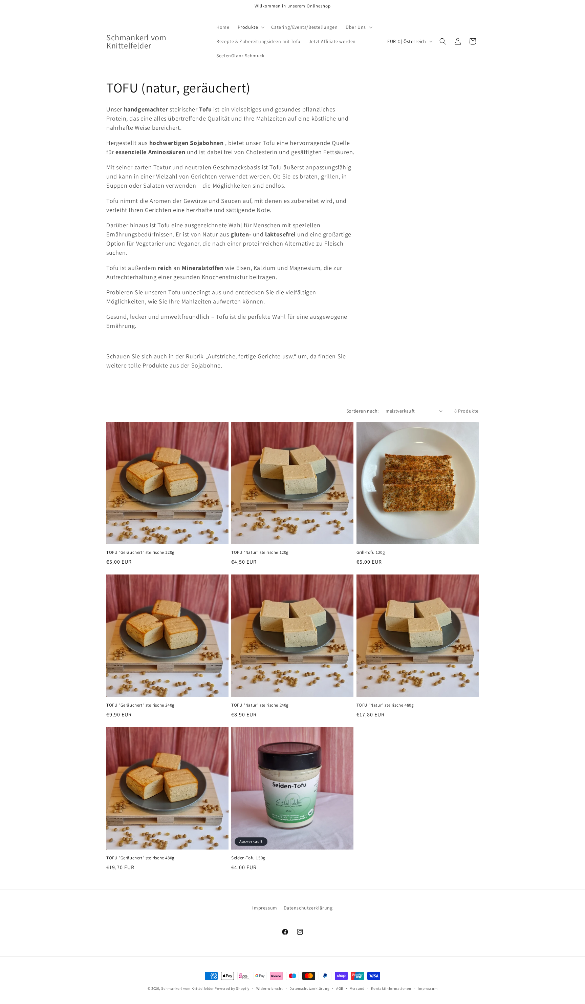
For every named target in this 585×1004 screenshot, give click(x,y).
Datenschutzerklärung (308, 908)
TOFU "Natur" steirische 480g (385, 705)
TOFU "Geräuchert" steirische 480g (140, 858)
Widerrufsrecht (269, 988)
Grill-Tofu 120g (370, 552)
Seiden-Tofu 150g (248, 858)
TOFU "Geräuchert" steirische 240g (140, 705)
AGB (339, 988)
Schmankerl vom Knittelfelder (187, 988)
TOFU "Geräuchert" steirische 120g (140, 552)
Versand (357, 988)
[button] (250, 27)
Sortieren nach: (362, 411)
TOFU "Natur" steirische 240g (260, 705)
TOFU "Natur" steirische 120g (260, 552)
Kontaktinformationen (391, 988)
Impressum (264, 908)
